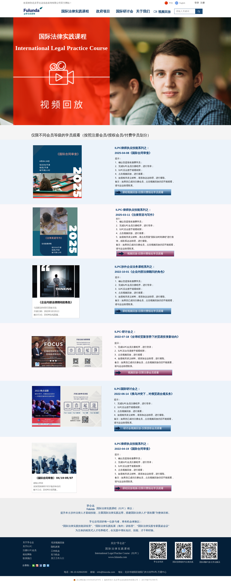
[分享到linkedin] (48, 565)
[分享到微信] (33, 565)
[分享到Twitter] (44, 565)
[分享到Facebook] (40, 565)
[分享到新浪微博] (37, 565)
